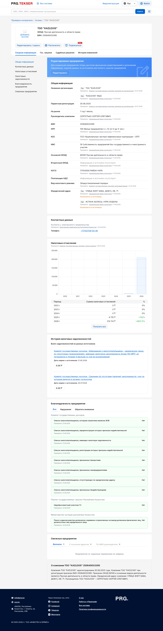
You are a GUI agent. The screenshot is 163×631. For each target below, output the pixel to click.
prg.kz (17, 602)
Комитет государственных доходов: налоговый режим (108, 186)
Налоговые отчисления (26, 71)
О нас (81, 598)
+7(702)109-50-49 (89, 231)
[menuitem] (27, 61)
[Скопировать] (146, 89)
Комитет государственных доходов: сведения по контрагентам (111, 91)
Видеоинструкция (111, 3)
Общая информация (24, 62)
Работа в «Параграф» (88, 602)
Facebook (55, 602)
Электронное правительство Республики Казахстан (78, 227)
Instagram (55, 606)
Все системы (84, 605)
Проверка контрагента (22, 20)
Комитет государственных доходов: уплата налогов (78, 246)
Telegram (55, 610)
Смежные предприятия (26, 91)
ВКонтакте (55, 614)
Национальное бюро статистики (100, 99)
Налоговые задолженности (22, 77)
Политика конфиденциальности (92, 609)
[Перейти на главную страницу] (22, 3)
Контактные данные (24, 66)
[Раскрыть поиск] (149, 11)
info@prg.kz (19, 598)
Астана (38, 20)
